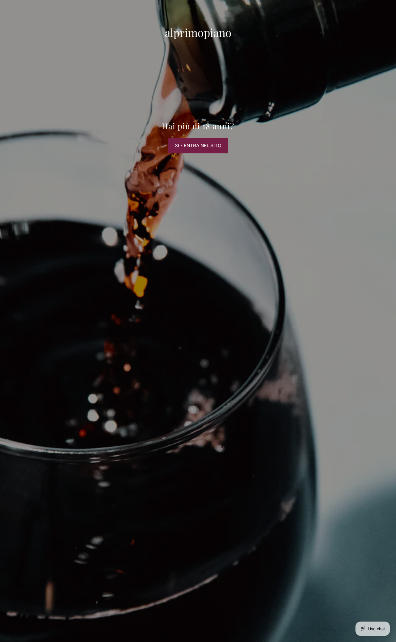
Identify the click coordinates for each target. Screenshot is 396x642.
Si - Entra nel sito (198, 145)
